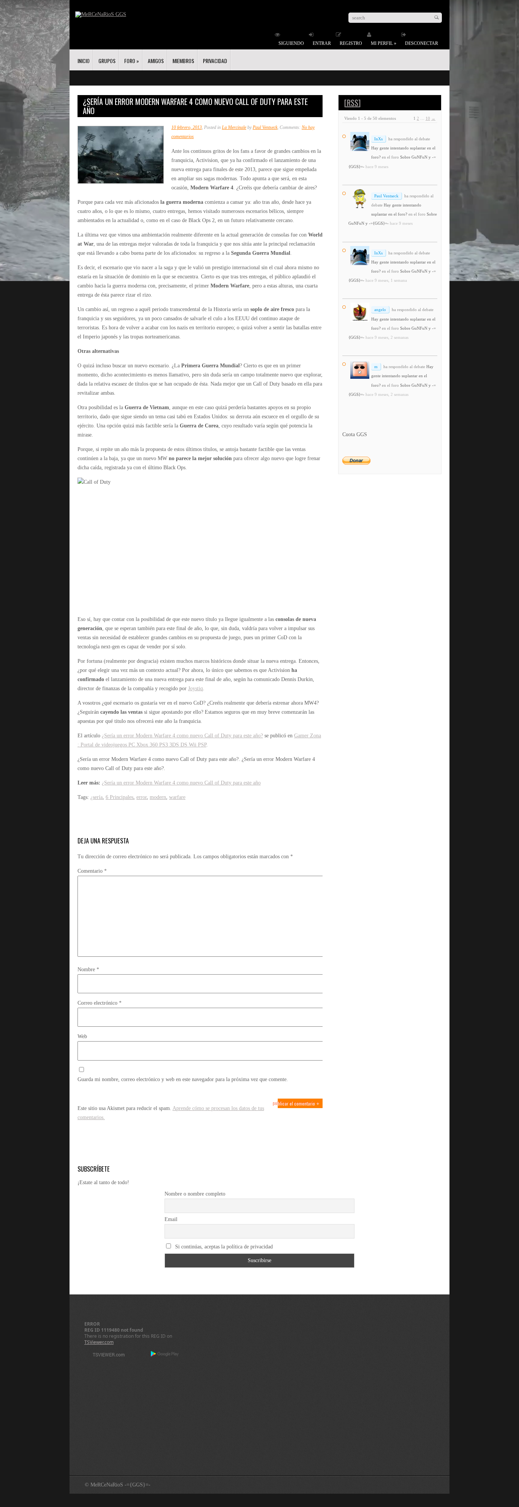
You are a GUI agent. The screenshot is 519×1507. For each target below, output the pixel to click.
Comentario (92, 871)
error (141, 797)
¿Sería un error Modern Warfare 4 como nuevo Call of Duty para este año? (182, 735)
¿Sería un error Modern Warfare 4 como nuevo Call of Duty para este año (181, 783)
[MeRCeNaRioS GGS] (100, 14)
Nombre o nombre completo (195, 1194)
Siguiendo (291, 43)
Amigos (156, 61)
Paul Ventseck (265, 127)
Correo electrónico (100, 1003)
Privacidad (215, 61)
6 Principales (119, 797)
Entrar (322, 43)
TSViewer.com (99, 1342)
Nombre (88, 969)
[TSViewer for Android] (165, 1354)
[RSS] (352, 102)
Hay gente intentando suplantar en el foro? (402, 375)
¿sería (96, 797)
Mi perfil (383, 43)
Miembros (183, 61)
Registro (351, 43)
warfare (177, 797)
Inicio (84, 61)
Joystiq (195, 688)
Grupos (107, 61)
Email (171, 1219)
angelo (380, 309)
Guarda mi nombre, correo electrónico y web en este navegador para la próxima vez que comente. (183, 1079)
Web (82, 1036)
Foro (131, 61)
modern (158, 797)
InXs (378, 139)
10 (428, 118)
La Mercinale (234, 127)
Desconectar (421, 43)
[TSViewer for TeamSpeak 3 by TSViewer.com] (105, 1356)
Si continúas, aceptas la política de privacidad (223, 1247)
